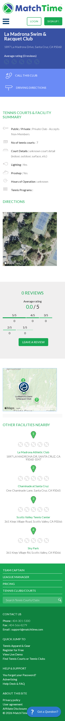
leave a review (33, 342)
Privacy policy (11, 700)
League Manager (16, 577)
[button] (44, 712)
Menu (6, 21)
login (34, 21)
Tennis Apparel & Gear (16, 645)
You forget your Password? (19, 675)
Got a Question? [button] (47, 711)
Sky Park (33, 548)
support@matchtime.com (27, 629)
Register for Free (13, 650)
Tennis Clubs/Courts (19, 590)
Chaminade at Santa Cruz (33, 486)
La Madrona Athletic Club (33, 452)
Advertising (10, 679)
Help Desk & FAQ (14, 683)
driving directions (30, 87)
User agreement (13, 704)
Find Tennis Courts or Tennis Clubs (24, 658)
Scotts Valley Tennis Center (33, 517)
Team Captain (14, 570)
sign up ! (53, 21)
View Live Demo (13, 654)
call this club (26, 75)
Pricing (9, 583)
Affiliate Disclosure (15, 708)
